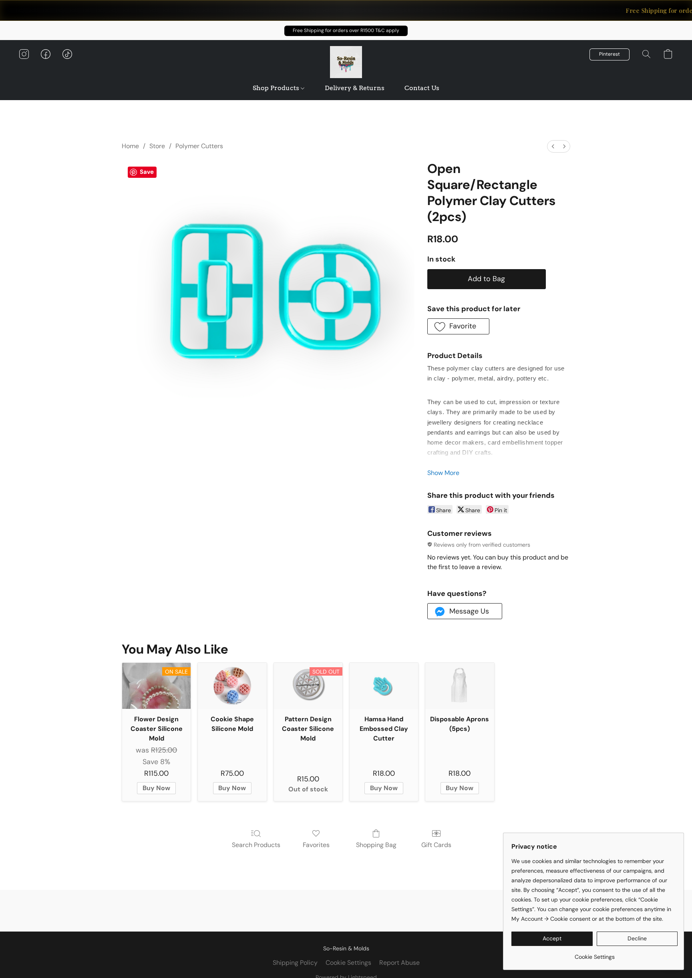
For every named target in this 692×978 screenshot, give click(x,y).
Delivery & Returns (354, 88)
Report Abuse (399, 962)
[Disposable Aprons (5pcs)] (459, 685)
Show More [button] (443, 473)
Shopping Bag (376, 845)
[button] (346, 31)
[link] (594, 954)
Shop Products (277, 88)
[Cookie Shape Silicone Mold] (232, 685)
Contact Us (421, 88)
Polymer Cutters (199, 146)
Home (130, 146)
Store (157, 146)
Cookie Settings (348, 962)
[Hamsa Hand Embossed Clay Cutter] (384, 685)
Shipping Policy (295, 962)
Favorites (316, 845)
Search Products (256, 845)
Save (147, 172)
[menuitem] (553, 146)
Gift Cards (436, 845)
